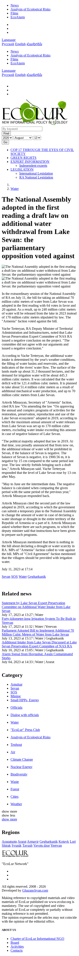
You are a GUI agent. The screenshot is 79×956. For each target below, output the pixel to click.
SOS (14, 692)
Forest (15, 789)
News (15, 5)
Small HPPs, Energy (25, 700)
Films (14, 13)
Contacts (17, 950)
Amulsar (16, 684)
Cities (14, 796)
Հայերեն (34, 44)
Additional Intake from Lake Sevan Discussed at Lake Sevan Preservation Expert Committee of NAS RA (39, 644)
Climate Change (22, 759)
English (20, 44)
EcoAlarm (18, 17)
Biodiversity (19, 774)
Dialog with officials (25, 715)
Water (15, 189)
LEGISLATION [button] (22, 169)
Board (15, 942)
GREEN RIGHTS (23, 158)
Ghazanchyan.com (35, 890)
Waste (15, 782)
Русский (8, 44)
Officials (16, 707)
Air (13, 752)
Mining (16, 696)
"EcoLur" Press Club (25, 730)
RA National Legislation (36, 177)
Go (5, 142)
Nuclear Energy (21, 767)
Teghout (16, 744)
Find (6, 133)
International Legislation (36, 173)
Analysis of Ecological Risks (30, 9)
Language (9, 40)
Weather (16, 804)
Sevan (15, 688)
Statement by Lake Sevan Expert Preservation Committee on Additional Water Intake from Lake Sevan (36, 607)
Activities (17, 946)
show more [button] (9, 819)
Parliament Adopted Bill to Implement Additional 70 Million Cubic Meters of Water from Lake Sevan (38, 632)
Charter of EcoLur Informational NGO (37, 939)
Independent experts (33, 165)
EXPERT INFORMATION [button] (30, 161)
